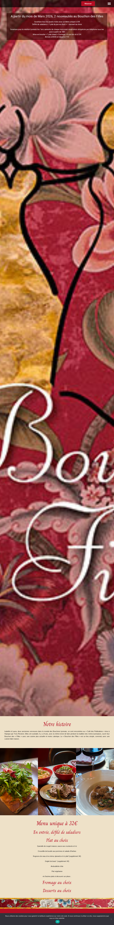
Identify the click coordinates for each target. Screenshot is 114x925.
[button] (109, 3)
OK (58, 922)
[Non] (111, 919)
